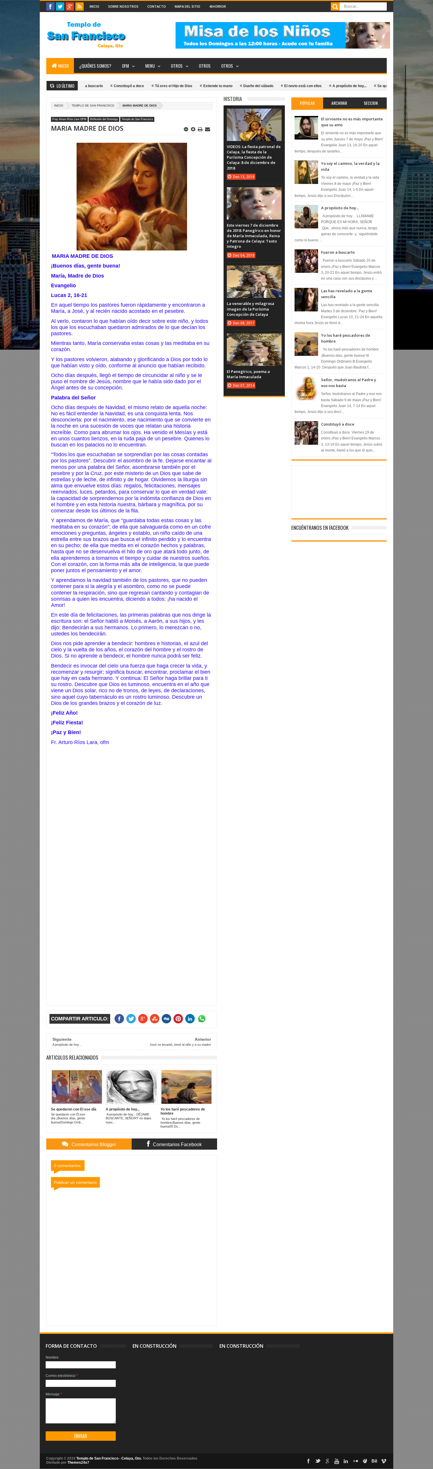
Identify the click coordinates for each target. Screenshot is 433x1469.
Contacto (156, 6)
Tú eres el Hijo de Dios (142, 86)
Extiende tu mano (186, 86)
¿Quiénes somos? (95, 65)
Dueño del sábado (227, 86)
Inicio (94, 6)
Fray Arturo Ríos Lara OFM (69, 119)
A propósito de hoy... (318, 86)
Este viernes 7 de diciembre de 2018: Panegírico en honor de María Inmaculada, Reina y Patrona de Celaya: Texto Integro (254, 236)
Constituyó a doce (97, 86)
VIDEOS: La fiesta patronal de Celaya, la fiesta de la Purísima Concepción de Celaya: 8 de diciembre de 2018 (254, 157)
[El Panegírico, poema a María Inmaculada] (254, 339)
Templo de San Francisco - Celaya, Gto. (109, 1458)
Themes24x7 (78, 1462)
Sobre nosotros (123, 6)
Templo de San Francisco (93, 105)
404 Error (217, 6)
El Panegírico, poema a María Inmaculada (248, 374)
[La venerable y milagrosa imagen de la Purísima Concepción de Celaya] (254, 271)
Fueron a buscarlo (338, 252)
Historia (233, 98)
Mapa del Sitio (187, 6)
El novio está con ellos (271, 86)
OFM (125, 65)
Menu (150, 65)
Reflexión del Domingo (104, 119)
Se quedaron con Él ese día (368, 86)
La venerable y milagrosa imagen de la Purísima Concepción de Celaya (250, 309)
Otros (177, 65)
